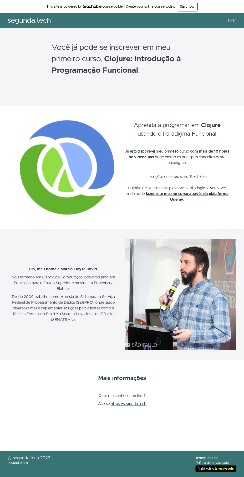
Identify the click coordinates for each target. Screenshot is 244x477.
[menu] (230, 20)
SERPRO (84, 302)
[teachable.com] (92, 6)
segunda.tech (29, 20)
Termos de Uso (206, 458)
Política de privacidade (212, 463)
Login (232, 20)
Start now (187, 6)
